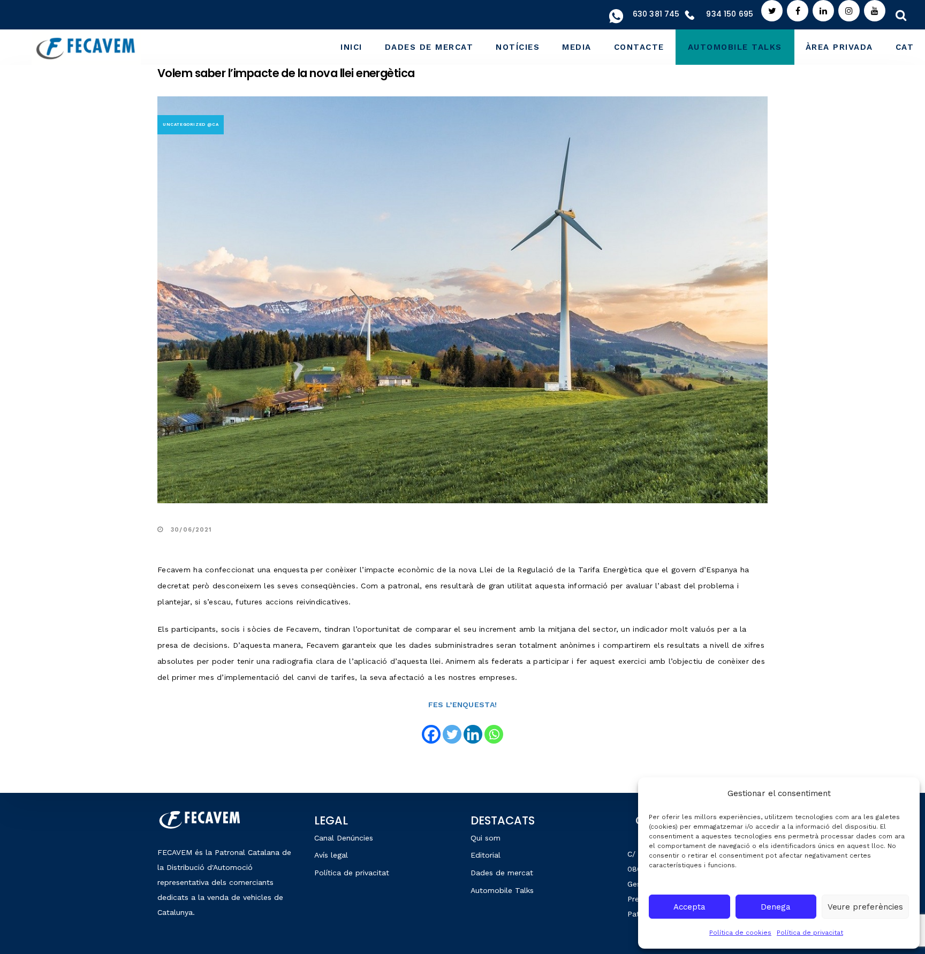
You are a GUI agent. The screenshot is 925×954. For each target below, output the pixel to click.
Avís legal (331, 855)
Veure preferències (865, 907)
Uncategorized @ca (191, 124)
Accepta (689, 907)
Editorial (486, 855)
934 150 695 (729, 14)
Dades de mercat (502, 872)
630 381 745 (656, 14)
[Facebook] (431, 734)
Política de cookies (740, 932)
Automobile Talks (502, 890)
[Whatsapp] (493, 734)
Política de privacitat (810, 932)
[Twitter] (452, 734)
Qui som (486, 838)
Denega (776, 907)
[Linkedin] (473, 734)
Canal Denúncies (343, 838)
